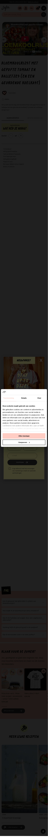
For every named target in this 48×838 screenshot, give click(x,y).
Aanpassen (22, 442)
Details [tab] (24, 398)
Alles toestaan (24, 436)
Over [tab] (39, 398)
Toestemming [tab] (8, 398)
